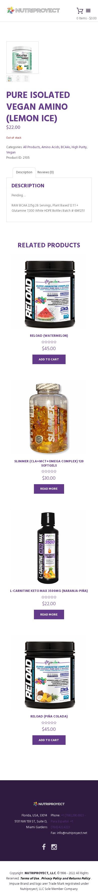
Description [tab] (24, 172)
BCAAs (65, 147)
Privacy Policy (51, 878)
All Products (31, 147)
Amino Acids (50, 147)
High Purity (79, 147)
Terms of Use (29, 878)
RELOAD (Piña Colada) (49, 716)
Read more (49, 488)
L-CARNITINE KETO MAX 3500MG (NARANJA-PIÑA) (49, 591)
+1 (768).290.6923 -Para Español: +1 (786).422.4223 (68, 821)
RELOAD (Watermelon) (49, 336)
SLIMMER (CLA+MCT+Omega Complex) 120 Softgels (49, 463)
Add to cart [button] (49, 359)
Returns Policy (79, 878)
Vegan (11, 152)
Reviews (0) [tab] (45, 172)
